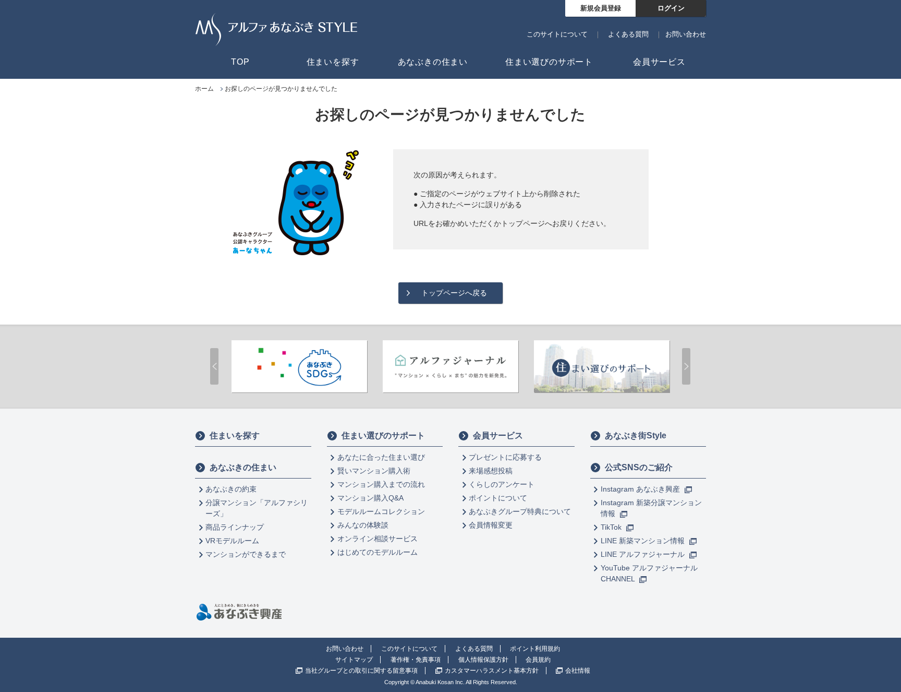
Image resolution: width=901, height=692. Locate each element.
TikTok (612, 527)
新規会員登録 (600, 8)
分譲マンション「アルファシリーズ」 (256, 508)
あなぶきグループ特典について (520, 511)
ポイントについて (498, 498)
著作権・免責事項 (416, 659)
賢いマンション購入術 (373, 471)
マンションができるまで (245, 554)
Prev (214, 366)
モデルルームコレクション (381, 511)
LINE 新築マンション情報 (644, 540)
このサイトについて (557, 34)
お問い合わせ (685, 34)
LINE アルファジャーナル (644, 554)
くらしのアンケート (501, 484)
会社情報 (577, 670)
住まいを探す (235, 435)
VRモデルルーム (232, 540)
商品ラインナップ (234, 527)
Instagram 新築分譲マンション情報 (651, 508)
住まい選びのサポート (383, 435)
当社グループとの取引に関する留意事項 (361, 670)
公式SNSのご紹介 (639, 467)
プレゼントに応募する (505, 457)
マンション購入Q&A (370, 498)
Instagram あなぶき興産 (641, 489)
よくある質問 (628, 34)
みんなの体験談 (362, 525)
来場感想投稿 (491, 471)
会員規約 (538, 659)
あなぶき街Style (635, 435)
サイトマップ (354, 659)
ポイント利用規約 (535, 648)
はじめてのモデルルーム (377, 552)
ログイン (671, 8)
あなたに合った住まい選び (381, 457)
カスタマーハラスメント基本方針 (492, 670)
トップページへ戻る (454, 293)
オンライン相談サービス (377, 538)
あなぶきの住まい (243, 467)
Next (686, 366)
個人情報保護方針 (483, 659)
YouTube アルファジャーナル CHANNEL (649, 573)
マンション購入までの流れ (381, 484)
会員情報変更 (491, 525)
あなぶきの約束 (231, 489)
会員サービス (498, 435)
